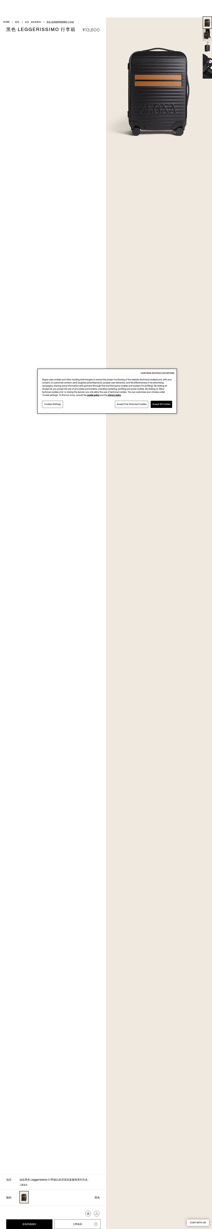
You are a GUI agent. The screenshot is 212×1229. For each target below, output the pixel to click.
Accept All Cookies (161, 404)
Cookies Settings (52, 404)
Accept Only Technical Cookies (132, 404)
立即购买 (77, 1224)
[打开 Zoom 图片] (159, 88)
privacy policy (114, 395)
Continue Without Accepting (157, 373)
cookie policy (93, 395)
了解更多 (23, 1184)
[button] (207, 22)
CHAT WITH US (198, 1222)
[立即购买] (95, 1224)
